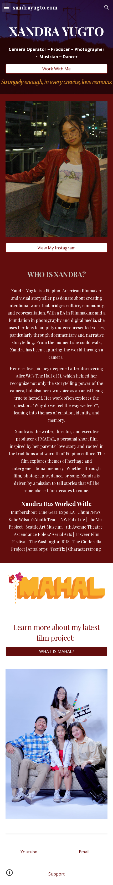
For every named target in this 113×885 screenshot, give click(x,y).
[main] (57, 31)
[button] (6, 7)
